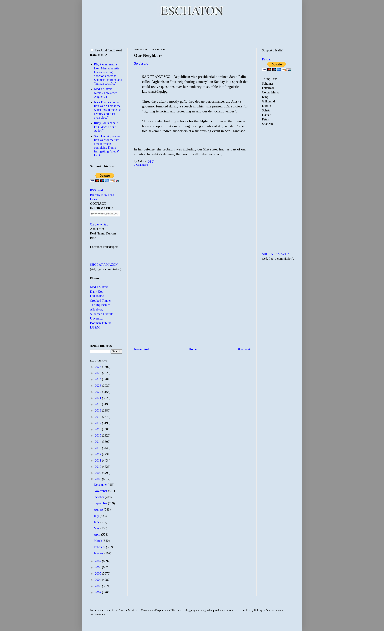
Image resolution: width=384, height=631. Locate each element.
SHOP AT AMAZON (104, 264)
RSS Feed (96, 190)
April (97, 534)
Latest (94, 199)
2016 (98, 429)
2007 (98, 561)
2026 (98, 367)
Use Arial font (103, 50)
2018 (98, 417)
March (98, 540)
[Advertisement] (192, 32)
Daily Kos (96, 291)
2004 (98, 579)
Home (193, 349)
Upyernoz (96, 318)
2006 (98, 567)
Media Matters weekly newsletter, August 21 (105, 92)
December (101, 484)
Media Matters (99, 287)
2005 (98, 573)
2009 (98, 473)
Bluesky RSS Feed (102, 194)
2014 (98, 441)
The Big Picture (100, 305)
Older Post (243, 349)
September (101, 503)
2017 (98, 423)
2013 (98, 448)
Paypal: (266, 59)
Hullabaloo (97, 296)
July (97, 516)
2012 (98, 454)
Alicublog (96, 309)
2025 (98, 373)
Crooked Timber (100, 300)
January (99, 553)
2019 (98, 410)
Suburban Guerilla (101, 314)
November (101, 491)
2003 (98, 586)
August (99, 509)
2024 (98, 379)
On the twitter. (99, 224)
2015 (98, 435)
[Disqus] (192, 227)
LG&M (95, 327)
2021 (98, 398)
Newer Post (141, 349)
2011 (98, 460)
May (97, 528)
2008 (98, 479)
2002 (98, 592)
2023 (98, 385)
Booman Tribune (100, 323)
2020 (98, 404)
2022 (98, 392)
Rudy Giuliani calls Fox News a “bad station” (106, 126)
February (100, 547)
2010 (98, 466)
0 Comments (141, 164)
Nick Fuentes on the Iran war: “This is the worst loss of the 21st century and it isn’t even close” (107, 109)
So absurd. (141, 63)
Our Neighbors (148, 55)
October (99, 497)
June (97, 522)
